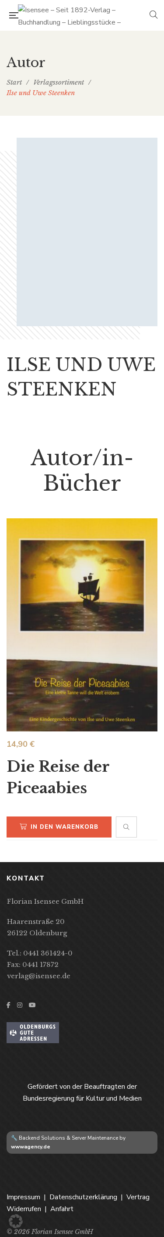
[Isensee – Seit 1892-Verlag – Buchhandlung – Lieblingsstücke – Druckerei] (84, 15)
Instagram (19, 1005)
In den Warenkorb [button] (64, 827)
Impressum (23, 1197)
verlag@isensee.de (38, 976)
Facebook (8, 1005)
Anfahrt (61, 1209)
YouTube (32, 1005)
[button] (15, 1221)
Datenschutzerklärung (83, 1197)
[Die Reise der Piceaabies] (82, 624)
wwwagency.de (30, 1146)
